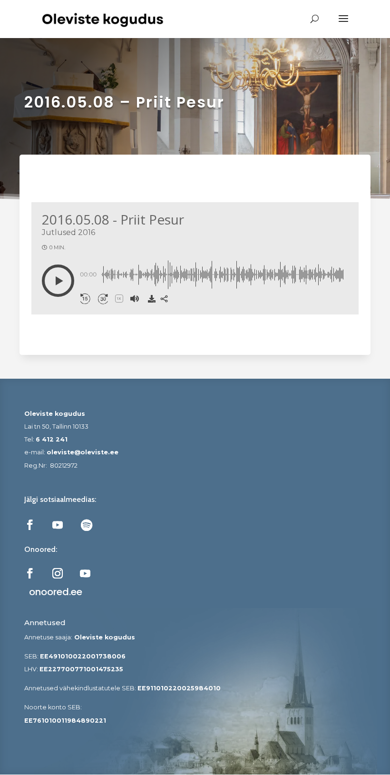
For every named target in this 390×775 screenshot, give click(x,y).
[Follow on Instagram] (57, 573)
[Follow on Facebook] (30, 524)
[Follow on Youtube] (57, 524)
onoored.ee (55, 591)
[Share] (164, 299)
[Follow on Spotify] (86, 525)
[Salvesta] (152, 299)
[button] (58, 281)
